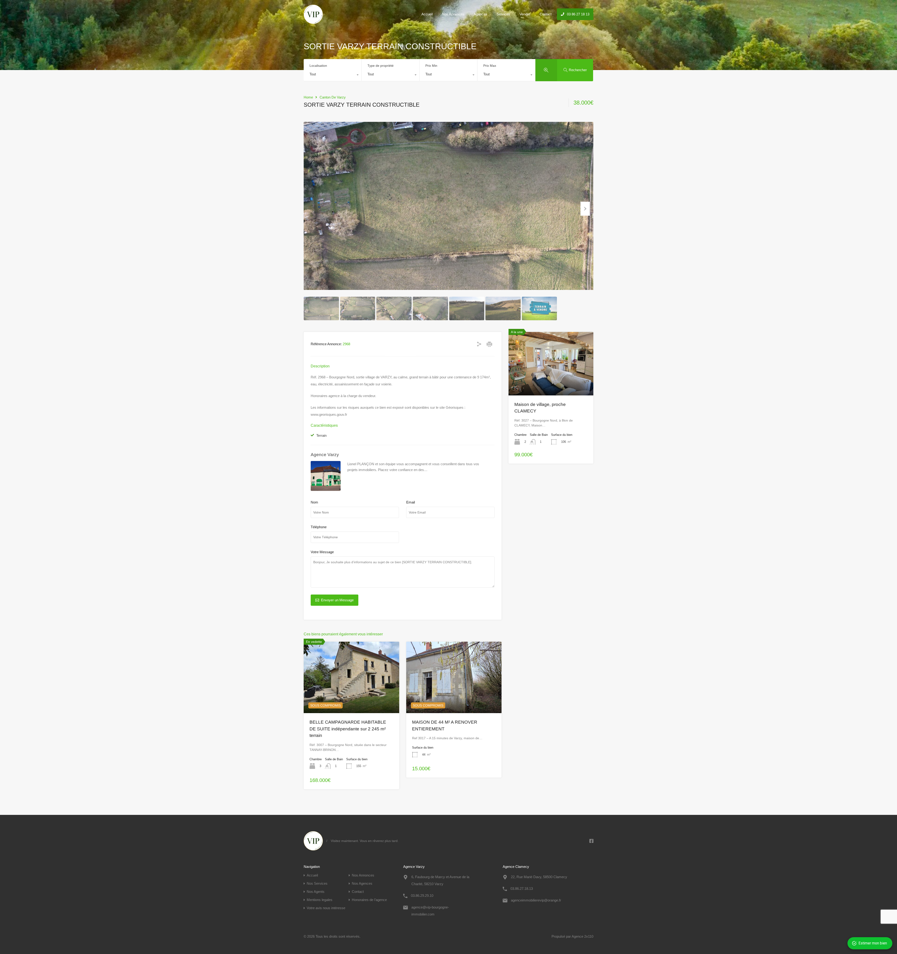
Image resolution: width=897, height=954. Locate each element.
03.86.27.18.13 (521, 889)
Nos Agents (315, 891)
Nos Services (317, 883)
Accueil (427, 14)
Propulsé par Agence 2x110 (572, 936)
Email (410, 502)
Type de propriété (380, 65)
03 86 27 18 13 (577, 14)
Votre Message (322, 552)
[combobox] (332, 75)
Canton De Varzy (333, 97)
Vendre (525, 14)
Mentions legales (319, 899)
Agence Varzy (325, 454)
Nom (314, 502)
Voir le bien (551, 382)
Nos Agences (362, 883)
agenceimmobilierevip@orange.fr (536, 900)
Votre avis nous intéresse (326, 908)
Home (308, 97)
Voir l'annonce (351, 699)
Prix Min (431, 65)
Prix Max (489, 65)
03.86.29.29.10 (422, 896)
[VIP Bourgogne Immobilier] (313, 22)
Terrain (321, 435)
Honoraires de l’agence (369, 899)
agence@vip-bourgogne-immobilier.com (430, 910)
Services (503, 14)
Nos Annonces (453, 14)
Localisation (318, 65)
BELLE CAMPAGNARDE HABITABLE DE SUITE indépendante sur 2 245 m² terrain (348, 729)
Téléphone (319, 527)
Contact (546, 14)
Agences (480, 14)
